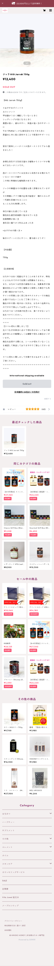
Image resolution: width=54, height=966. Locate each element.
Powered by (24, 940)
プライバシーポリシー (13, 921)
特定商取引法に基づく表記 (15, 926)
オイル (5, 855)
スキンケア (7, 864)
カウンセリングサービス (13, 872)
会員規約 (7, 930)
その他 (5, 839)
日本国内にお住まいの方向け (27, 392)
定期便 (5, 889)
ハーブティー (8, 822)
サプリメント (8, 830)
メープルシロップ (10, 905)
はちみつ (6, 814)
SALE (4, 880)
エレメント (7, 847)
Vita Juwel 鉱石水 (10, 897)
